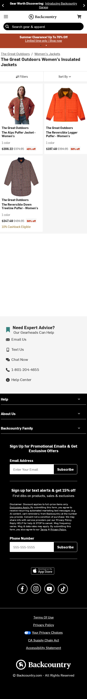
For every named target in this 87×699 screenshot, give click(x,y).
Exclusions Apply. (20, 507)
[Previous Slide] (3, 5)
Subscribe (65, 469)
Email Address (21, 460)
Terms (43, 529)
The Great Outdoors (15, 53)
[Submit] (7, 26)
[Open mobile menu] (5, 16)
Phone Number (22, 538)
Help (4, 399)
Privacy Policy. (58, 529)
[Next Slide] (84, 5)
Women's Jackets (47, 53)
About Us (8, 413)
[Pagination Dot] (41, 45)
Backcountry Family (17, 428)
